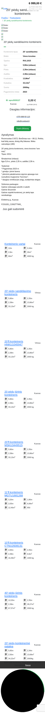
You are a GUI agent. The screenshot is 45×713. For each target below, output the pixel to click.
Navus (28, 665)
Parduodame (15, 18)
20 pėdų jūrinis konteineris (13, 393)
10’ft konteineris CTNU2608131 (13, 544)
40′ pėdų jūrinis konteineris (13, 594)
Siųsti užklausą (22, 128)
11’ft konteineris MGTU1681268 (13, 494)
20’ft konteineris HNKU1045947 (13, 343)
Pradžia (4, 18)
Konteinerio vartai (14, 243)
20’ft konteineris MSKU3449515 (13, 444)
